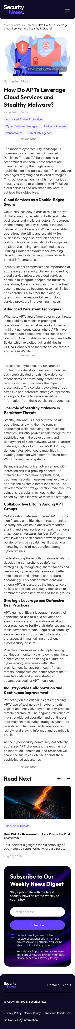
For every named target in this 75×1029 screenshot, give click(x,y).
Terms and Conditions (56, 1013)
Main (7, 25)
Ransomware (14, 133)
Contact (53, 985)
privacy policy (49, 958)
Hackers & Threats (24, 25)
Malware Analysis (55, 126)
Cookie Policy (32, 1013)
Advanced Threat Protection (24, 119)
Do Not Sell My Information (21, 1020)
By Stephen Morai (16, 81)
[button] (58, 778)
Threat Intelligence (39, 133)
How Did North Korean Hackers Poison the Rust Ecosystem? (37, 836)
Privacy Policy (13, 1013)
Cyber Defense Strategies (22, 126)
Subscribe (37, 925)
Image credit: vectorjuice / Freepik (46, 68)
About (66, 985)
